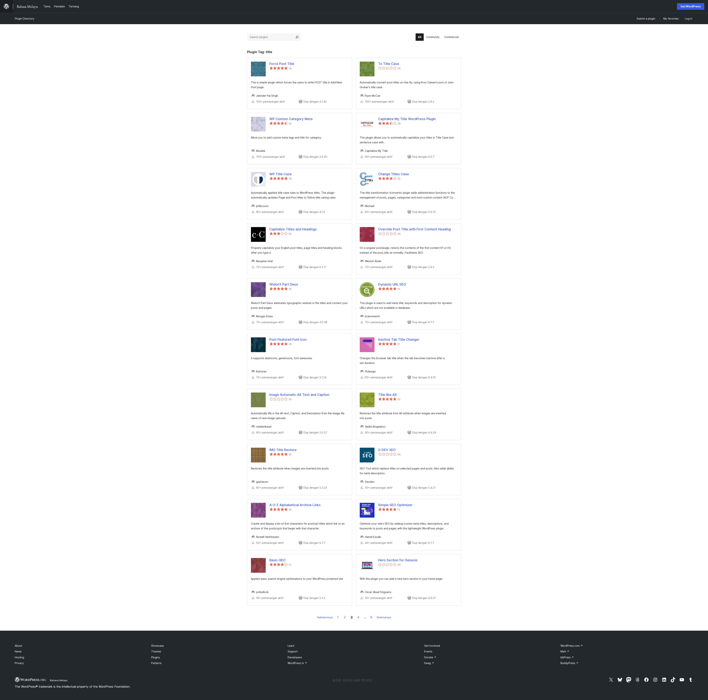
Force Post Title (281, 64)
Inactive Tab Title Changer (398, 339)
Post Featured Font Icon (288, 339)
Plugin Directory (24, 18)
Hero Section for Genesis (398, 560)
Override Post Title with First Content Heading (414, 229)
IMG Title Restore (283, 450)
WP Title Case (280, 174)
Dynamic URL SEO (392, 284)
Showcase (157, 645)
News (18, 651)
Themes (156, 651)
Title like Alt (387, 395)
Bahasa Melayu (58, 680)
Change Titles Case (393, 174)
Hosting (19, 657)
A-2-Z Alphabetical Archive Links (295, 505)
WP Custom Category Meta (291, 119)
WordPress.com (571, 645)
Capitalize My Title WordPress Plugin (407, 119)
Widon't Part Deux (283, 284)
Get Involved (432, 645)
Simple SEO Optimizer (395, 505)
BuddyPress (569, 663)
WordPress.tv (297, 663)
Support (293, 651)
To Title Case (388, 64)
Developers (295, 657)
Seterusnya (384, 617)
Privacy (19, 663)
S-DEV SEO (387, 450)
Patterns (156, 663)
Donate (430, 657)
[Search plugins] (297, 37)
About (18, 645)
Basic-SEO (277, 560)
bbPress (567, 657)
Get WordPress (691, 6)
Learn (291, 645)
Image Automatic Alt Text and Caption (299, 395)
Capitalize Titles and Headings (293, 229)
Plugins (155, 657)
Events (428, 651)
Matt (564, 651)
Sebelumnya (325, 617)
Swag (429, 663)
